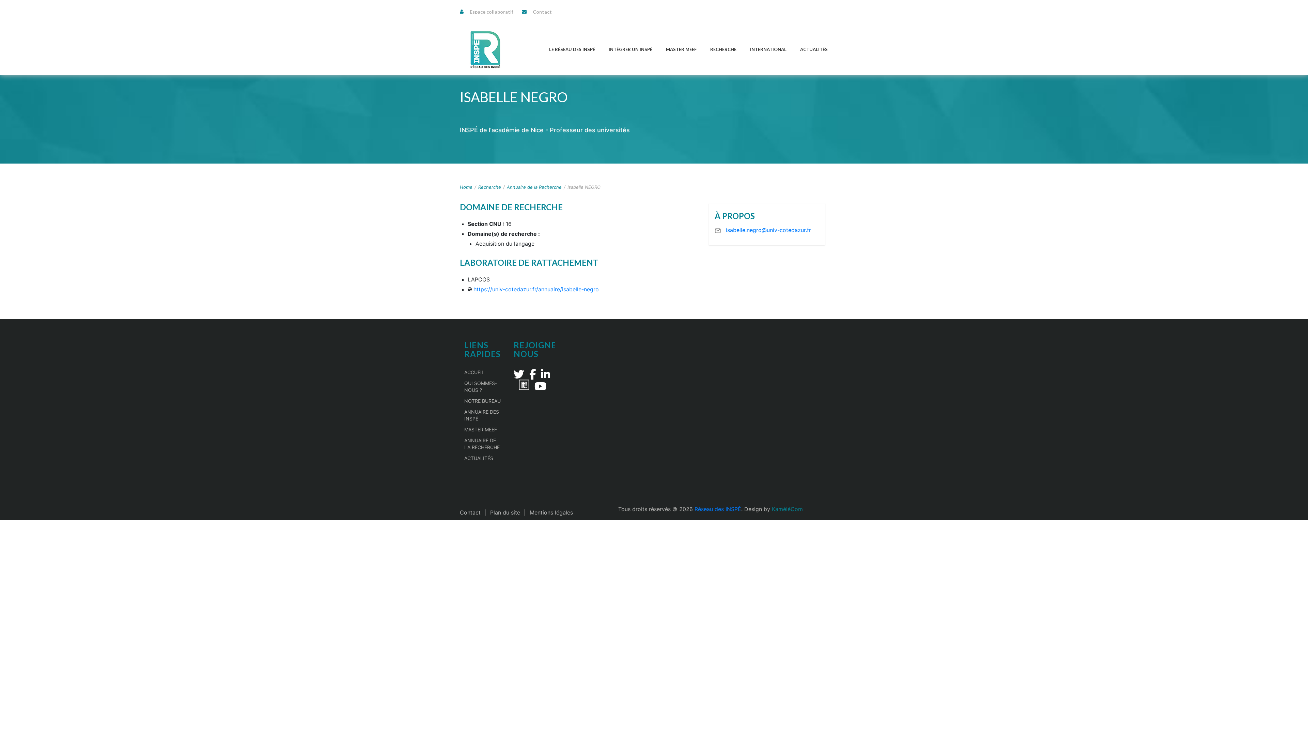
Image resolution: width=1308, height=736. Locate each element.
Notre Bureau (482, 401)
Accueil (474, 372)
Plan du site (505, 512)
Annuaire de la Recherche (534, 187)
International (768, 49)
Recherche (723, 49)
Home (466, 187)
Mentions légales (551, 512)
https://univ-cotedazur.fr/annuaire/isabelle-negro (536, 289)
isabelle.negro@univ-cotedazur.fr (768, 230)
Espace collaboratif (491, 12)
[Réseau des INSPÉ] (485, 49)
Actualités (814, 49)
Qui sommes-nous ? (480, 386)
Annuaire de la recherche (482, 444)
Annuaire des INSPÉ (481, 415)
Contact (542, 12)
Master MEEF (681, 49)
